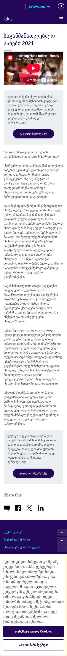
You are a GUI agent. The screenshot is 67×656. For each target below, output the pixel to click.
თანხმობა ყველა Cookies (33, 631)
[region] (33, 605)
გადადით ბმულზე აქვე (33, 133)
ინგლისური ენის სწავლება (22, 547)
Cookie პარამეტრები (34, 644)
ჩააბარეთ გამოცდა (17, 539)
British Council (13, 7)
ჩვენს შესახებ (13, 532)
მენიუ (8, 19)
